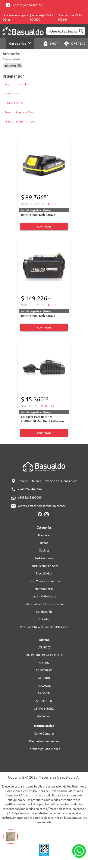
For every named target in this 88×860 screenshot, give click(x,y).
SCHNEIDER (44, 701)
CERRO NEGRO (44, 708)
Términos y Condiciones (44, 749)
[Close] (19, 66)
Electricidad (44, 573)
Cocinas (44, 550)
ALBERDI (44, 678)
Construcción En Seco (44, 565)
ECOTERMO (44, 670)
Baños (44, 542)
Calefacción (44, 611)
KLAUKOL (44, 685)
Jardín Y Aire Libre (44, 596)
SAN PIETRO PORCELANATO (44, 655)
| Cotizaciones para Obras (15, 17)
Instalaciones (44, 558)
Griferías (44, 619)
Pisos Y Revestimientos (44, 581)
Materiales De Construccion (44, 604)
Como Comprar (44, 733)
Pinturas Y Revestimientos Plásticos (44, 627)
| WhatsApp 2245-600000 (42, 17)
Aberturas (44, 535)
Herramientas (44, 588)
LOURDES (44, 647)
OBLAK (44, 662)
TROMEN (44, 693)
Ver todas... (44, 716)
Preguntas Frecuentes (44, 741)
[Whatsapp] (79, 851)
